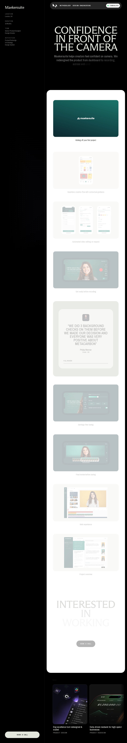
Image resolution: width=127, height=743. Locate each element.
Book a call (22, 735)
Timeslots (114, 5)
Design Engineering (82, 5)
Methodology (65, 5)
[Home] (55, 5)
